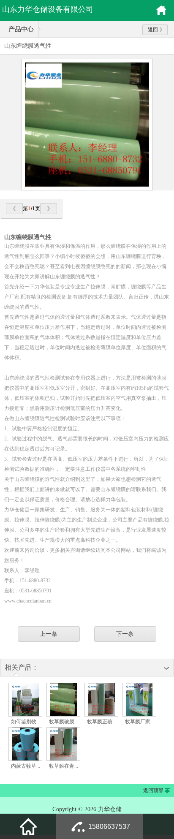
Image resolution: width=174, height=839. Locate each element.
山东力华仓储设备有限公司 (47, 9)
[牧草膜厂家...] (139, 715)
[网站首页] (28, 826)
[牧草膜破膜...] (63, 715)
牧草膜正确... (101, 722)
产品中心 (21, 29)
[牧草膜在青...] (63, 759)
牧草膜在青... (63, 766)
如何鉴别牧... (25, 722)
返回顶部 (153, 790)
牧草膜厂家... (139, 722)
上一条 (48, 633)
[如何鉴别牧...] (25, 715)
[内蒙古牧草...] (25, 759)
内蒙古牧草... (25, 766)
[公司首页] (161, 13)
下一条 (125, 633)
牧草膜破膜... (63, 722)
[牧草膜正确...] (101, 715)
